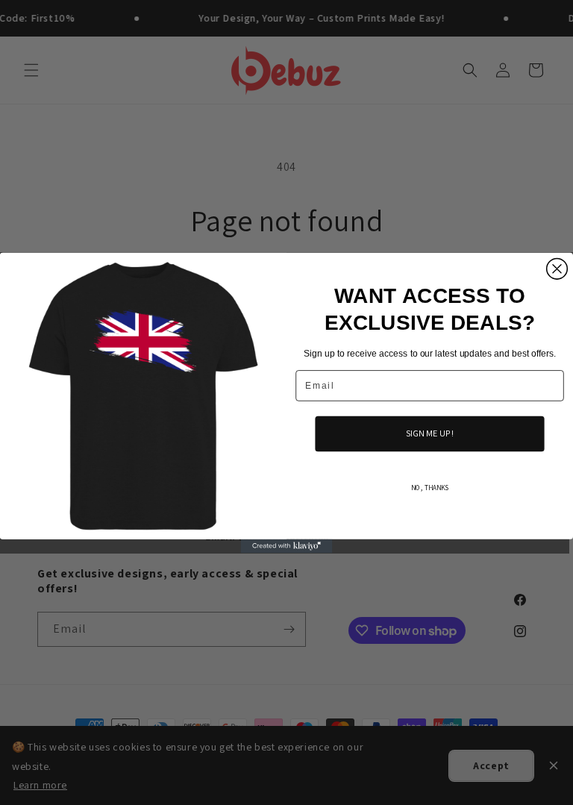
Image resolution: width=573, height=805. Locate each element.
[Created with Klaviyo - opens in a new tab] (287, 545)
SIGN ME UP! (430, 433)
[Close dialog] (557, 268)
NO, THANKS (429, 487)
